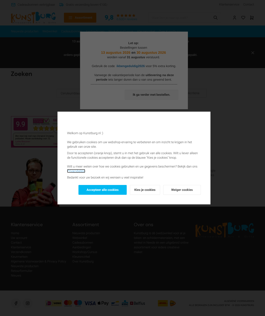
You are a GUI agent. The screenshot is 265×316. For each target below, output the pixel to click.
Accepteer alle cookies (102, 190)
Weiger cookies (182, 190)
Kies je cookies (145, 190)
